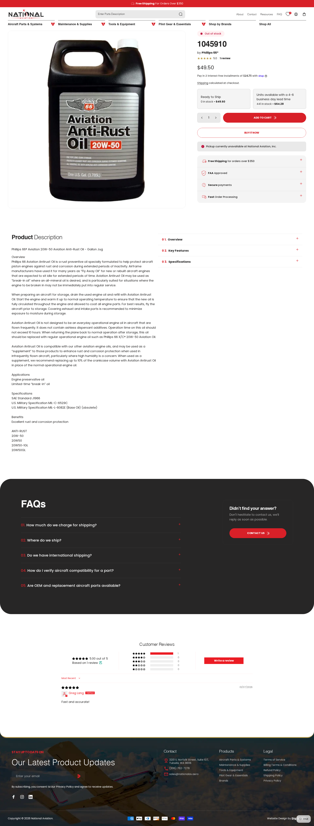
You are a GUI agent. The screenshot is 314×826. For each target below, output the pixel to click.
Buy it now (251, 133)
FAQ (279, 14)
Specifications (176, 262)
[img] (70, 688)
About (239, 14)
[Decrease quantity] (201, 117)
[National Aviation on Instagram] (22, 797)
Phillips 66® (210, 53)
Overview (172, 239)
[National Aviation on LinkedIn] (31, 797)
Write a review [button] (224, 661)
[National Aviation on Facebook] (14, 797)
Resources (266, 14)
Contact (251, 14)
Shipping (202, 83)
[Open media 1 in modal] (96, 119)
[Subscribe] (79, 776)
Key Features (175, 251)
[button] (139, 653)
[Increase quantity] (216, 117)
